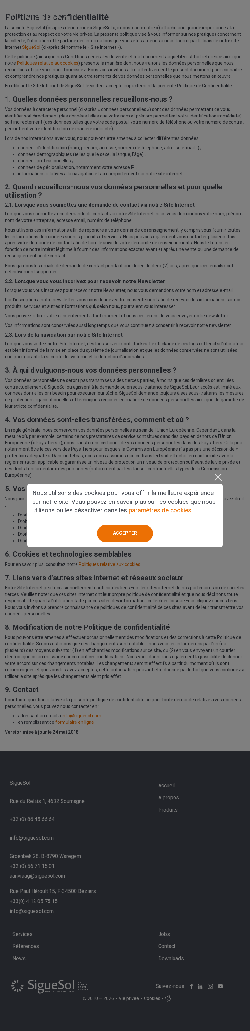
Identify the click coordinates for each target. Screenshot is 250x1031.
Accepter (125, 533)
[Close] (218, 477)
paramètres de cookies (160, 510)
